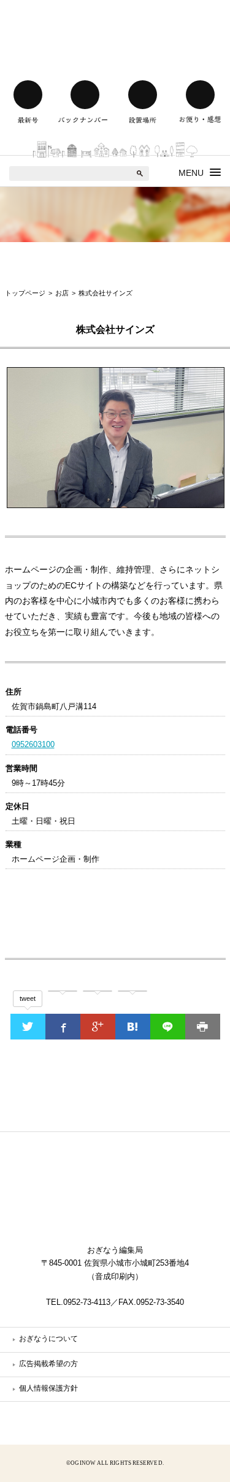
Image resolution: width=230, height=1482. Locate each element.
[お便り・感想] (200, 94)
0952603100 (33, 744)
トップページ (25, 293)
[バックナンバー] (85, 94)
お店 (62, 293)
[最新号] (27, 94)
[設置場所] (143, 94)
